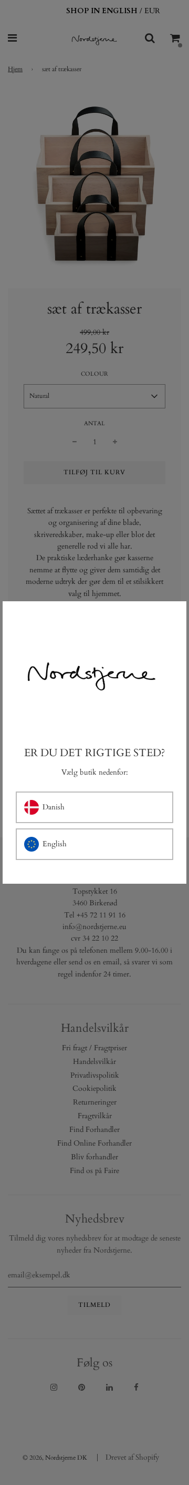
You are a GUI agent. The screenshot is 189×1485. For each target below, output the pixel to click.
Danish (54, 807)
